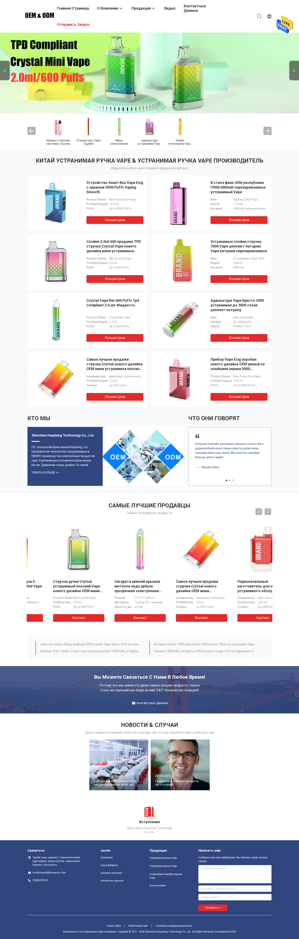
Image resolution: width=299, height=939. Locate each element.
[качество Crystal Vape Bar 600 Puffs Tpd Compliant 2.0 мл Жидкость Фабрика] (55, 320)
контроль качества (111, 873)
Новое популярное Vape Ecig (180, 144)
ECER (233, 931)
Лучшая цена (115, 220)
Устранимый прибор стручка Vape (166, 876)
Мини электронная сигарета (119, 144)
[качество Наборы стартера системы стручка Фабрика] (58, 126)
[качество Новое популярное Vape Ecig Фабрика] (180, 126)
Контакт (57, 618)
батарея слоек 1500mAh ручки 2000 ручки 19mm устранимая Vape (204, 644)
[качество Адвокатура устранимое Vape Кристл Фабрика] (149, 126)
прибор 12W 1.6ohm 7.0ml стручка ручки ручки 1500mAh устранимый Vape (91, 651)
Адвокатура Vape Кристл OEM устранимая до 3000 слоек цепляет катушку (237, 305)
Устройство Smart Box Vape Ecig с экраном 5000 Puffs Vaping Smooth (114, 187)
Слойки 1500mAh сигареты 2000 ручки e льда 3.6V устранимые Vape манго (205, 651)
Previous (5, 70)
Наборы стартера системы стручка (58, 142)
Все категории (158, 885)
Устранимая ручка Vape (163, 857)
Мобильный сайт (138, 925)
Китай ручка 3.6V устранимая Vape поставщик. (90, 931)
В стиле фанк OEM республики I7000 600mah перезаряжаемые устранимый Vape (238, 187)
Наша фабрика (109, 865)
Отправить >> (212, 907)
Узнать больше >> (45, 472)
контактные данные (112, 880)
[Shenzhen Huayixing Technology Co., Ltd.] (39, 14)
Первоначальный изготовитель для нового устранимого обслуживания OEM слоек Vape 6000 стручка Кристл (180, 590)
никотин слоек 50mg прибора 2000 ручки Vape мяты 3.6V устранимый (91, 644)
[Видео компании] (143, 456)
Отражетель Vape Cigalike (88, 142)
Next (294, 70)
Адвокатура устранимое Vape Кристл (150, 144)
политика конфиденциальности (174, 925)
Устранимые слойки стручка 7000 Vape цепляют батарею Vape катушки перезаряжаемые (239, 246)
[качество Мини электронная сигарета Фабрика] (119, 126)
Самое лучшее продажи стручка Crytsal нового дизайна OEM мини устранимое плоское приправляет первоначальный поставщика (114, 368)
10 (164, 107)
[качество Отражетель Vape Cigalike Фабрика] (88, 126)
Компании (107, 857)
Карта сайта (114, 925)
